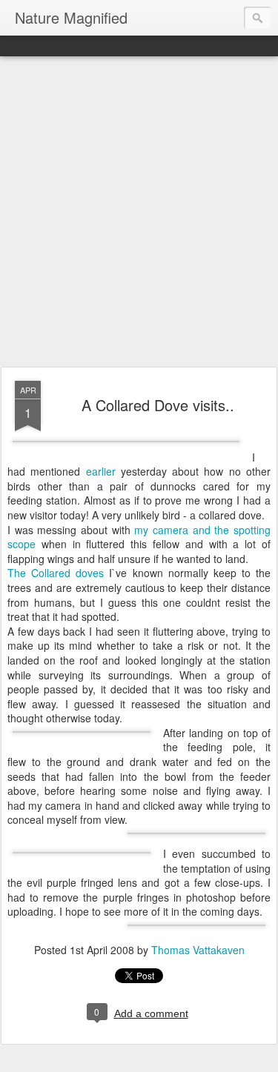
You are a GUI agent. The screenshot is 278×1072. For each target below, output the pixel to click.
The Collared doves (55, 572)
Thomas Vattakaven (198, 949)
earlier (101, 471)
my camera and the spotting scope (139, 537)
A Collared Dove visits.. (158, 405)
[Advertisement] (139, 212)
